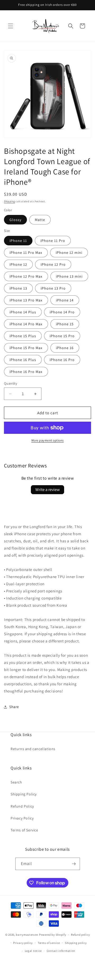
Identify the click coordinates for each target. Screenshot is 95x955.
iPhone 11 (18, 240)
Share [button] (14, 706)
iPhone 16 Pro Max (26, 371)
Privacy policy (23, 943)
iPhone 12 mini (69, 252)
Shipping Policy (24, 794)
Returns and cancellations (33, 748)
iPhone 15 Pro (62, 336)
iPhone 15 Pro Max (26, 347)
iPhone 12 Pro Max (26, 276)
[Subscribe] (74, 864)
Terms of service (49, 943)
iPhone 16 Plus (23, 359)
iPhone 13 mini (69, 276)
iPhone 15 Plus (23, 336)
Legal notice (33, 951)
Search (16, 782)
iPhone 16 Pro (62, 359)
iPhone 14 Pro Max (26, 324)
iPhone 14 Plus (23, 312)
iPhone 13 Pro (53, 288)
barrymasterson (27, 934)
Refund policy (80, 934)
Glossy (15, 219)
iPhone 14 (65, 300)
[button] (10, 26)
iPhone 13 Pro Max (26, 300)
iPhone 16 (65, 347)
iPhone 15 (65, 324)
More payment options (47, 440)
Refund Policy (22, 806)
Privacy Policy (22, 818)
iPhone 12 (18, 264)
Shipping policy (76, 943)
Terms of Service (24, 830)
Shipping (9, 201)
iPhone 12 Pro (53, 264)
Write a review (47, 489)
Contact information (61, 951)
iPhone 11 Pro (52, 240)
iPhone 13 (18, 288)
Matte (40, 219)
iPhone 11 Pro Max (26, 252)
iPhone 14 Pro (62, 312)
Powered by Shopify (52, 934)
